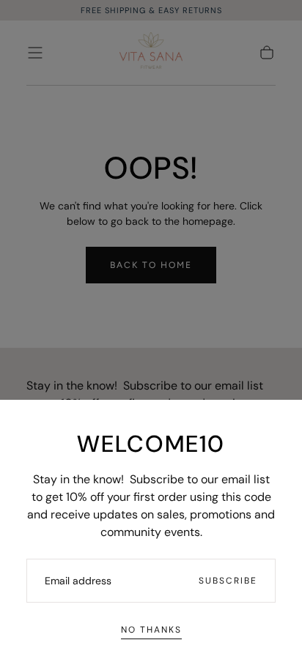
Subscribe (228, 581)
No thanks (151, 630)
